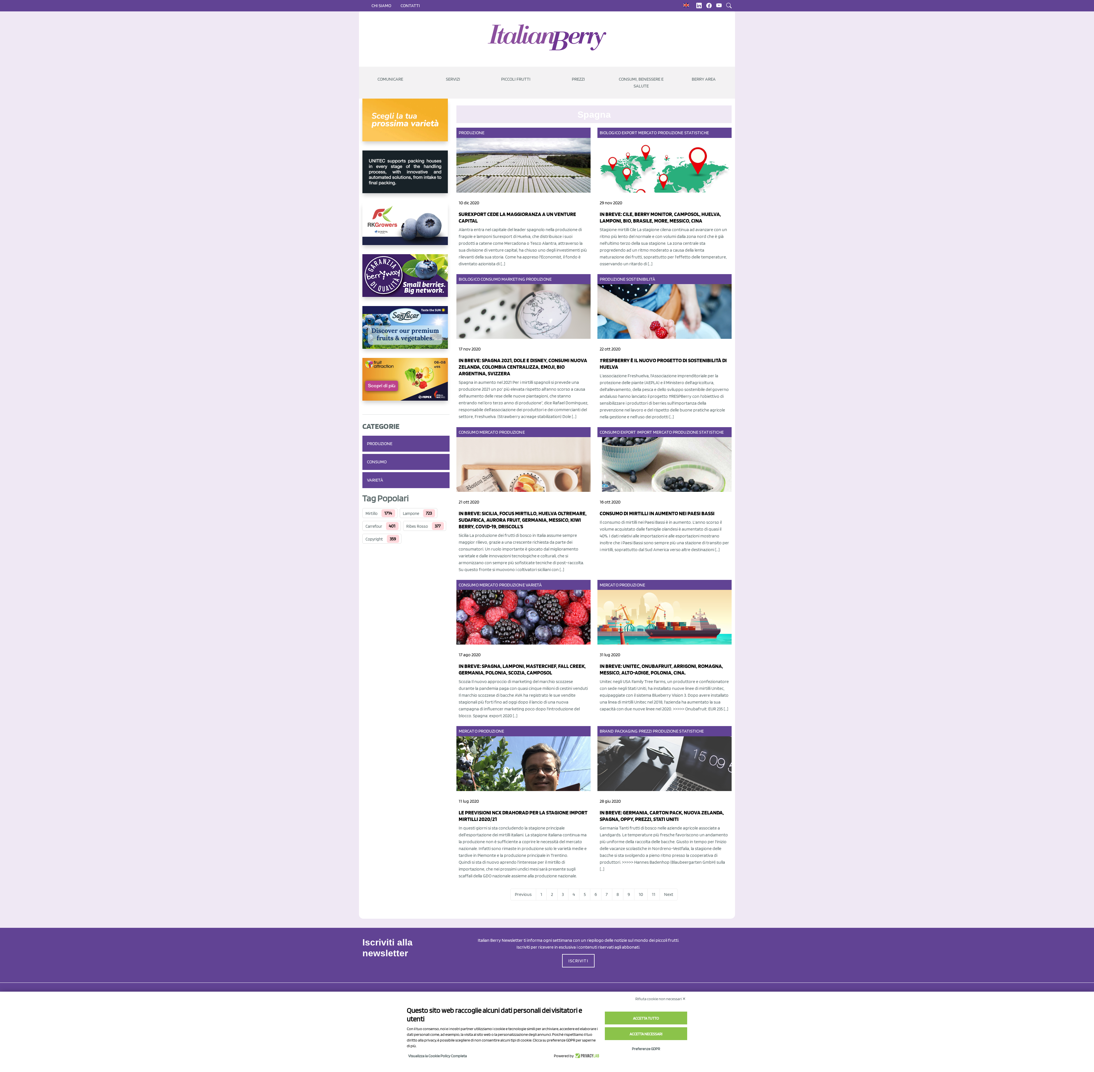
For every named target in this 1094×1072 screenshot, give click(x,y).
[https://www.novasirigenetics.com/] (406, 124)
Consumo (377, 461)
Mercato (647, 132)
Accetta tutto (646, 1018)
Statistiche (696, 132)
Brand (607, 731)
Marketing (513, 279)
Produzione (379, 443)
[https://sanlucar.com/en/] (406, 332)
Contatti (410, 5)
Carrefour (374, 526)
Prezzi (645, 731)
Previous (523, 894)
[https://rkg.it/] (406, 228)
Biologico (610, 132)
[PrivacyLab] (586, 1056)
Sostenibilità (640, 279)
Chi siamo (381, 5)
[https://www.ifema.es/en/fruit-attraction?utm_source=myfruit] (406, 384)
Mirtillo (371, 513)
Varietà (375, 480)
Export (629, 132)
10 (641, 894)
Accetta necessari (646, 1034)
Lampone (411, 513)
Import (644, 432)
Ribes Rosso (417, 526)
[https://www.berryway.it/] (406, 280)
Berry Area (704, 79)
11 (653, 894)
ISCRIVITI (578, 960)
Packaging (626, 731)
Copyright (374, 539)
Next (668, 894)
